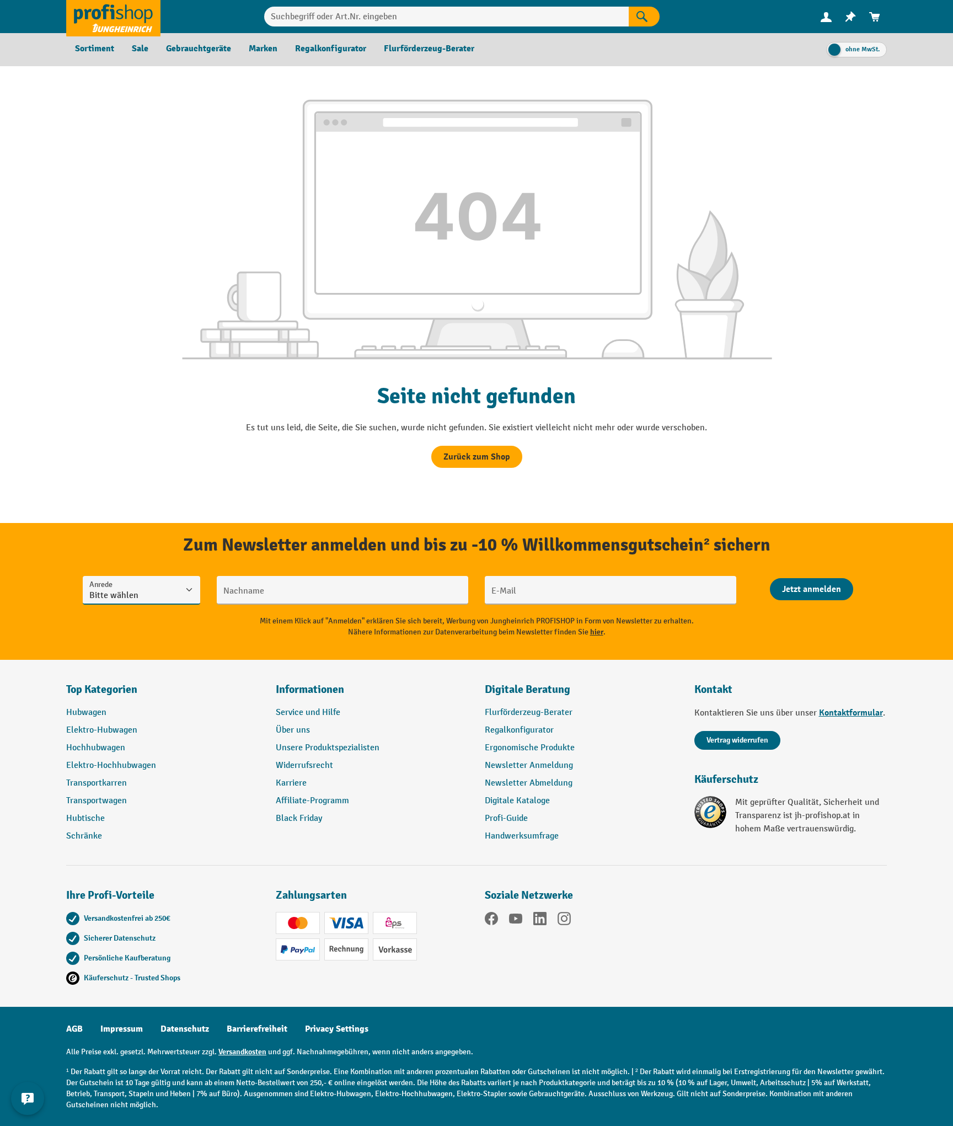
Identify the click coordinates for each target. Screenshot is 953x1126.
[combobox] (446, 16)
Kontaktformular (851, 712)
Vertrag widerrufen (737, 740)
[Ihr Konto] (826, 16)
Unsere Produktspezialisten (327, 748)
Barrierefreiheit (257, 1028)
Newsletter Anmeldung (529, 765)
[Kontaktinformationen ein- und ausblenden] (27, 1098)
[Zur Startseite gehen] (113, 16)
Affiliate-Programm (312, 801)
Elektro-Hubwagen (101, 730)
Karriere (291, 783)
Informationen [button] (310, 689)
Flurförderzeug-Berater (528, 712)
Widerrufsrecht (304, 765)
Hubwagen (86, 712)
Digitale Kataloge (517, 801)
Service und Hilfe (308, 712)
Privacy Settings (336, 1028)
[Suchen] (644, 16)
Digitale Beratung (527, 689)
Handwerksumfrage (522, 836)
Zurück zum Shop (476, 456)
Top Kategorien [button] (101, 689)
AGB (74, 1028)
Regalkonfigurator (519, 730)
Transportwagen (96, 801)
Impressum (121, 1028)
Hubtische (85, 818)
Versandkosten (242, 1051)
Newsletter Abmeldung (528, 783)
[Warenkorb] (875, 16)
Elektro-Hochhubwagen (111, 765)
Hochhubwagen (95, 748)
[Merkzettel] (850, 16)
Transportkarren (96, 783)
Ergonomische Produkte (530, 748)
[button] (581, 694)
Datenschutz (184, 1028)
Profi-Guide (506, 818)
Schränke (84, 836)
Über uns (293, 730)
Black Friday (299, 818)
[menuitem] (826, 16)
